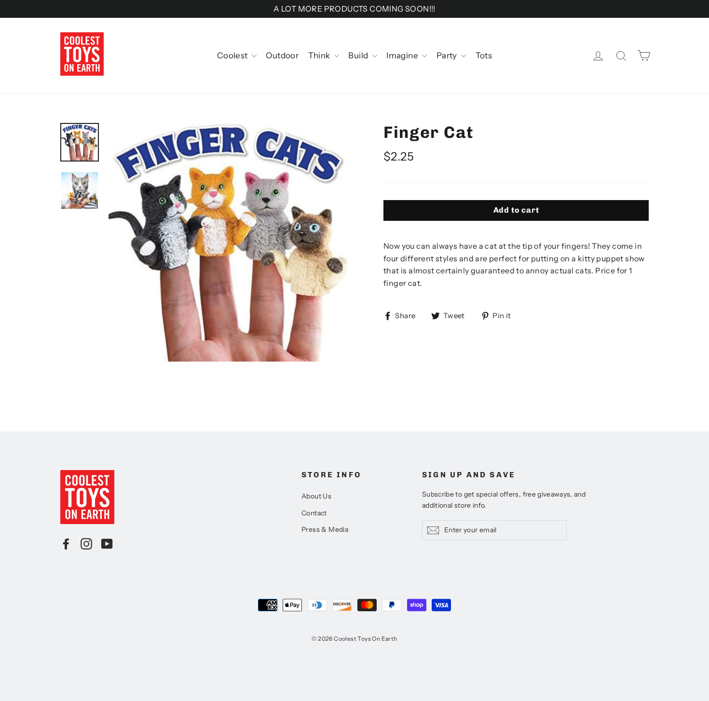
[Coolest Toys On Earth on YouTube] (107, 543)
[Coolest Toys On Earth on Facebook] (66, 543)
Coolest (233, 55)
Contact (314, 513)
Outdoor (282, 55)
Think (320, 55)
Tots (484, 55)
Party (447, 55)
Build (358, 55)
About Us (316, 496)
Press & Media (324, 529)
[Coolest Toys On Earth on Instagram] (86, 543)
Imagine (403, 55)
